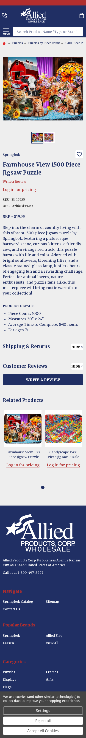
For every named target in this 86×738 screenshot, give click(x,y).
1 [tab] (43, 487)
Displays (9, 680)
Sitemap (52, 602)
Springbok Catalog (18, 602)
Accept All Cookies (43, 730)
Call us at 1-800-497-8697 (23, 573)
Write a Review (14, 182)
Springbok (11, 636)
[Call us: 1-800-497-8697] (4, 15)
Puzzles (9, 672)
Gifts (49, 680)
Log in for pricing (19, 189)
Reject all (43, 720)
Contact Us (11, 609)
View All (52, 643)
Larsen (8, 643)
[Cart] (81, 15)
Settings (43, 710)
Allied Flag (54, 636)
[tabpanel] (23, 446)
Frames (52, 672)
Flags (7, 687)
